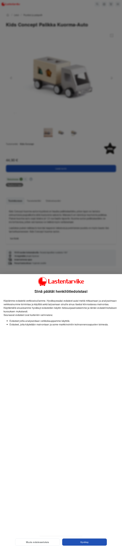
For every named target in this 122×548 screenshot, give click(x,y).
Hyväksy (84, 542)
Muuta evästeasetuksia (37, 542)
